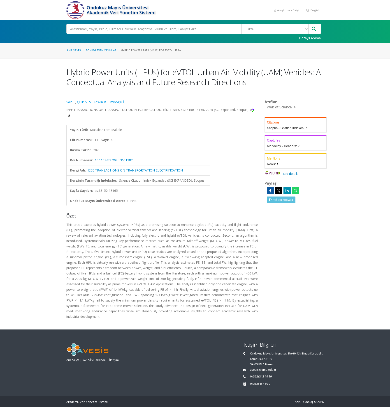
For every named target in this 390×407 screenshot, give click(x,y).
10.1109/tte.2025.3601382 (114, 160)
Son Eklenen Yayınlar (101, 50)
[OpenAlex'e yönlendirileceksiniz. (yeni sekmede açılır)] (69, 115)
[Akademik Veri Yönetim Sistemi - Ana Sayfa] (76, 10)
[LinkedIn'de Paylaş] (287, 190)
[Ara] (314, 29)
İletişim (114, 360)
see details (290, 173)
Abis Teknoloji (304, 402)
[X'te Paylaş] (278, 190)
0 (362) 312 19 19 (261, 376)
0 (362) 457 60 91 (261, 384)
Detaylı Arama (310, 38)
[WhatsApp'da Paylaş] (295, 190)
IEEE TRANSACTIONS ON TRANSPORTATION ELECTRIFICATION (135, 170)
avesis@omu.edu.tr (263, 370)
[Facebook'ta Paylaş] (270, 190)
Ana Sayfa (74, 50)
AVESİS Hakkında (94, 360)
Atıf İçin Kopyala (282, 200)
